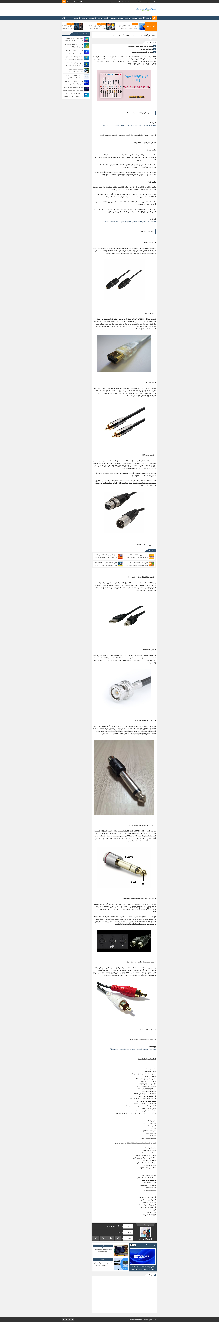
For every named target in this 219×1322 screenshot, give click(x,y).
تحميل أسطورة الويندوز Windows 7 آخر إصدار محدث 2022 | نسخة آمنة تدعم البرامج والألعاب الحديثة (74, 64)
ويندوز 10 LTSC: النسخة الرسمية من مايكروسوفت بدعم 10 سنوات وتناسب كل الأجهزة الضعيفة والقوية (74, 95)
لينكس (113, 18)
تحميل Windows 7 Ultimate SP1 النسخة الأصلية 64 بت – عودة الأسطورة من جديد (73, 88)
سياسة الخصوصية (149, 2)
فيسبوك (76, 18)
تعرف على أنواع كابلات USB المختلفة (142, 52)
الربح (99, 18)
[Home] (154, 18)
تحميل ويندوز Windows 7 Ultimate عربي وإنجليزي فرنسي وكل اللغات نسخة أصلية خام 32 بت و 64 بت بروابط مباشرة (73, 45)
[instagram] (78, 1)
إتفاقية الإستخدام (138, 2)
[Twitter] (103, 1238)
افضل (119, 1232)
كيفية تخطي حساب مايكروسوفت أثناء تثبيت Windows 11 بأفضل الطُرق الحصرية (73, 76)
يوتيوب (83, 18)
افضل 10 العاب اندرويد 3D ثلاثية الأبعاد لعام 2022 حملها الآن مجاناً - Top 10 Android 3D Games (106, 563)
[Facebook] (95, 1238)
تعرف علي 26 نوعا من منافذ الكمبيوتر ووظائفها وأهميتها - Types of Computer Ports (129, 221)
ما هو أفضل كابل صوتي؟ (145, 49)
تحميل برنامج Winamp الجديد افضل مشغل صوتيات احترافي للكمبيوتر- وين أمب (137, 556)
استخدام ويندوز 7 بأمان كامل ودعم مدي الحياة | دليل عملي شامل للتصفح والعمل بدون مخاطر (67, 27)
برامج (133, 18)
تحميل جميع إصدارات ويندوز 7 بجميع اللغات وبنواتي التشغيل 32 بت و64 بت (74, 58)
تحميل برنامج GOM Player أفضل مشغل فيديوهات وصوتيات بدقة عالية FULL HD (106, 556)
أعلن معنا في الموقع (114, 2)
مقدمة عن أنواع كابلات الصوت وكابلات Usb (140, 46)
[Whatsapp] (110, 1238)
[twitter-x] (74, 1)
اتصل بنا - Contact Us (127, 2)
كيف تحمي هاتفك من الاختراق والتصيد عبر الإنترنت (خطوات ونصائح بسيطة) (133, 1049)
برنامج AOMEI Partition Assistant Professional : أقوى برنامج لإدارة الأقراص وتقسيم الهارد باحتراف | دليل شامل (99, 27)
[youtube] (81, 1)
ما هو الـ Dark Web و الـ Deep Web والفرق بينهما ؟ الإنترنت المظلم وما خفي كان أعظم (129, 125)
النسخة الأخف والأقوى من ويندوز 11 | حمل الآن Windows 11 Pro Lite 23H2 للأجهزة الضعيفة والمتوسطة (74, 39)
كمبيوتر (140, 18)
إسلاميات (91, 18)
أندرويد (106, 18)
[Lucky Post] (63, 18)
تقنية (147, 18)
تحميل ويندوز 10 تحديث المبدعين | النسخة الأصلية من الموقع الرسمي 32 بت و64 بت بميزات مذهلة (73, 82)
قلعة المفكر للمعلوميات (135, 1319)
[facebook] (71, 1)
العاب (126, 18)
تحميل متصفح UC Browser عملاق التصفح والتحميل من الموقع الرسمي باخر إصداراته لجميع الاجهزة (137, 563)
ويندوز (120, 18)
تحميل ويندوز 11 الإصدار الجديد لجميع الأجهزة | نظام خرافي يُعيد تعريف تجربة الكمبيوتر (74, 51)
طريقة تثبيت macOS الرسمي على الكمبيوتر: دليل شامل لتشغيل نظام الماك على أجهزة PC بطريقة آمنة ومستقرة (131, 27)
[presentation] (134, 1245)
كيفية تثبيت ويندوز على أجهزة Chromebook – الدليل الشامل (142, 1267)
